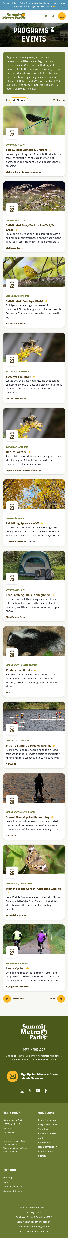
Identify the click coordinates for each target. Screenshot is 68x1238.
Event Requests (45, 1151)
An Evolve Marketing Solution (34, 1231)
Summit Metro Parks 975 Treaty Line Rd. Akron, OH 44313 (13, 1124)
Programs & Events (47, 1124)
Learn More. (46, 6)
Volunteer (43, 1129)
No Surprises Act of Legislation (34, 1226)
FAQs (5, 1182)
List (59, 100)
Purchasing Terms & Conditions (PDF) (34, 1217)
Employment (44, 1142)
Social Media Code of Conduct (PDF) (34, 1221)
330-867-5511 (9, 1132)
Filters (19, 100)
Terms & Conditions (13, 1186)
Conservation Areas (47, 1133)
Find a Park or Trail (47, 1120)
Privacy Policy (34, 1212)
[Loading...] (45, 16)
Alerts (41, 1138)
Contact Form (10, 1151)
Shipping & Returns (12, 1191)
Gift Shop (8, 1177)
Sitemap (42, 1155)
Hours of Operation (47, 1146)
